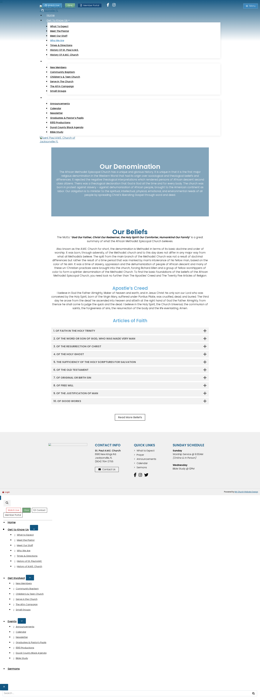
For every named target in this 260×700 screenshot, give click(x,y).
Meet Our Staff (58, 35)
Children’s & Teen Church (65, 76)
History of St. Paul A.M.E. (64, 50)
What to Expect (59, 26)
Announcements (60, 103)
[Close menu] (0, 498)
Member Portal (91, 5)
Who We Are (57, 40)
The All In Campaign (62, 86)
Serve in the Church (61, 81)
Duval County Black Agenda (66, 127)
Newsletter (56, 113)
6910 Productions (60, 122)
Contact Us (108, 469)
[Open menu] (250, 6)
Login (7, 492)
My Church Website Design (246, 492)
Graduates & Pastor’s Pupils (67, 117)
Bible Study (56, 132)
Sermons (142, 467)
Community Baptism (62, 72)
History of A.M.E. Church (64, 54)
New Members (58, 67)
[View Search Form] (7, 503)
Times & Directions (61, 45)
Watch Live (13, 510)
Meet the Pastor (59, 31)
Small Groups (58, 91)
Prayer (140, 455)
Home (51, 15)
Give (26, 510)
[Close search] (4, 687)
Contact (41, 510)
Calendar (55, 108)
